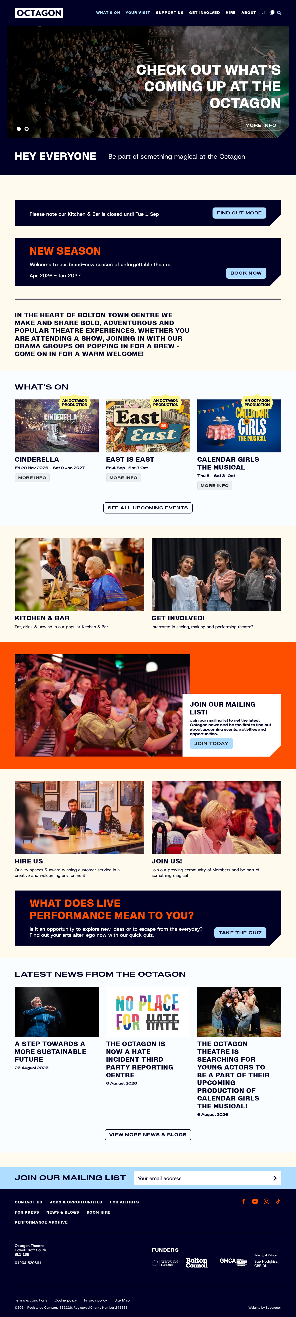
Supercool (273, 1307)
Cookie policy (66, 1300)
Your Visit (138, 13)
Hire (231, 13)
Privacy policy (95, 1300)
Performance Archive (41, 1222)
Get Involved (204, 13)
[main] (148, 589)
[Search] (279, 13)
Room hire (99, 1212)
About (248, 13)
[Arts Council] (165, 1263)
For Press (27, 1212)
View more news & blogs (148, 1135)
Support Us (170, 13)
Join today (211, 744)
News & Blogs (62, 1212)
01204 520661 (28, 1263)
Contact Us (29, 1202)
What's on (108, 13)
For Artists (124, 1202)
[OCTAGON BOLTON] (39, 13)
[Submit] (275, 1178)
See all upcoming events (148, 508)
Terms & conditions (31, 1300)
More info (261, 126)
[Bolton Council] (199, 1263)
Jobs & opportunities (76, 1202)
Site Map (122, 1300)
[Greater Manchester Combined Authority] (233, 1262)
